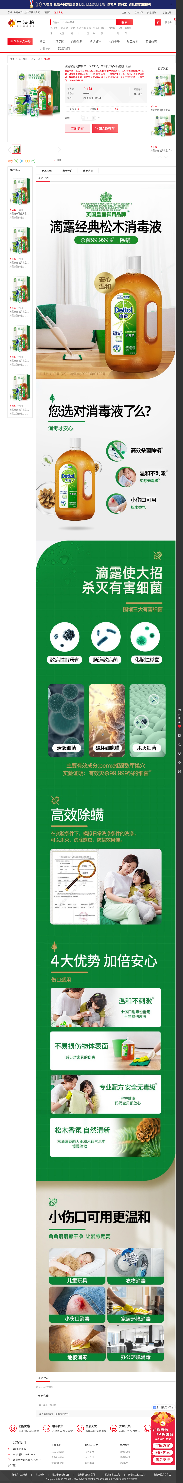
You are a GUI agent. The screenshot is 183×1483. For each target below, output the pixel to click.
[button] (165, 157)
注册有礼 (58, 12)
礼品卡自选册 (57, 1451)
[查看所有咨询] (62, 1413)
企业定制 (45, 49)
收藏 (58, 159)
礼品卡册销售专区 (60, 1474)
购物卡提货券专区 (162, 1474)
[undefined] (34, 91)
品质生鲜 (77, 41)
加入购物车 (106, 128)
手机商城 (167, 12)
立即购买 (77, 128)
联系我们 (64, 49)
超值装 (47, 59)
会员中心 (126, 12)
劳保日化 (35, 59)
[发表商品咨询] (46, 1413)
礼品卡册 (114, 41)
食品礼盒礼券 (57, 1457)
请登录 (47, 12)
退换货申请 (125, 1457)
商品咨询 (88, 170)
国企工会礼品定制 (136, 1474)
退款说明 (124, 1462)
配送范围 (89, 1462)
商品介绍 (47, 170)
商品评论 (67, 170)
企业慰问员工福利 (86, 1474)
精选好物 (95, 41)
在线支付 (89, 1451)
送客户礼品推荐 (19, 1474)
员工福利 (132, 41)
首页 (42, 41)
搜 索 (124, 22)
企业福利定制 (57, 1462)
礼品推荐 (39, 1474)
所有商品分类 (22, 42)
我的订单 (138, 12)
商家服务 (151, 12)
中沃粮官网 (118, 1478)
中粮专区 (58, 41)
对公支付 (89, 1457)
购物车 (168, 22)
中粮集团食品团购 (111, 1474)
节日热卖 (151, 41)
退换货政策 (125, 1451)
